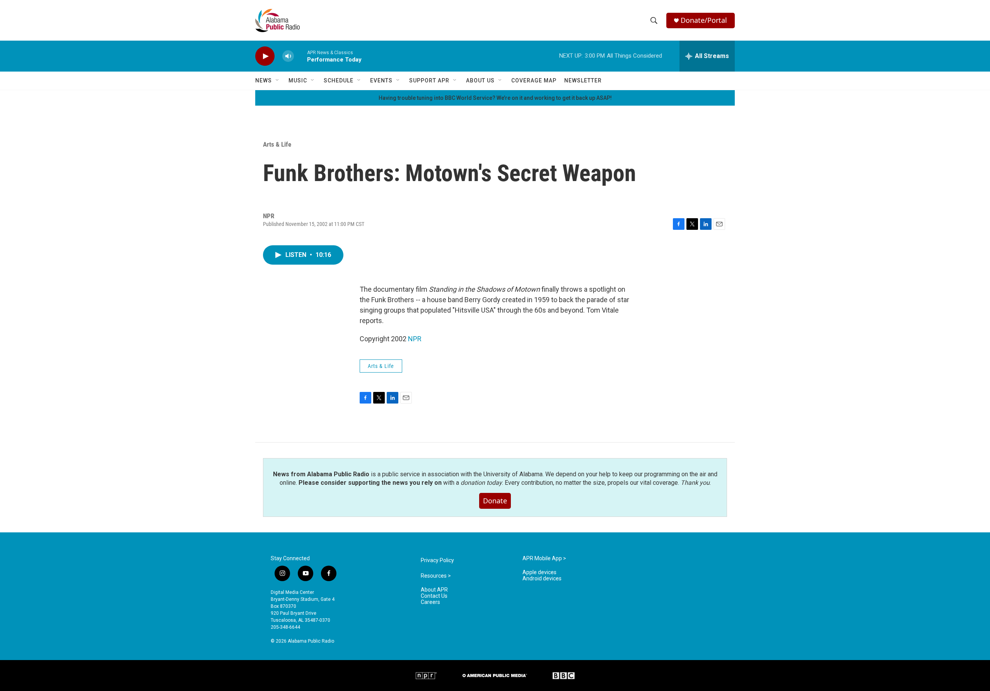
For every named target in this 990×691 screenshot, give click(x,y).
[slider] (300, 56)
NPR (415, 339)
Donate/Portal (704, 20)
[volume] (288, 56)
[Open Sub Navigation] (278, 80)
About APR (434, 590)
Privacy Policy (437, 560)
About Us (480, 80)
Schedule (338, 80)
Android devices (542, 579)
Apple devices (539, 572)
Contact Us (434, 596)
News (263, 80)
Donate (495, 500)
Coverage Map (533, 80)
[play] (265, 56)
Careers (430, 602)
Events (381, 80)
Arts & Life (277, 144)
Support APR (429, 80)
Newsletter (583, 80)
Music (297, 80)
